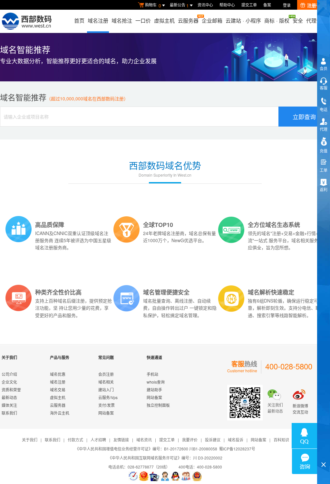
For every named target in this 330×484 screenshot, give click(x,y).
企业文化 (9, 382)
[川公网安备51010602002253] (197, 476)
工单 (323, 170)
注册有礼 (316, 5)
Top (323, 453)
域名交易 (57, 389)
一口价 (143, 20)
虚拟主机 (164, 20)
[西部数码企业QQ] (175, 476)
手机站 (152, 374)
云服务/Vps (108, 397)
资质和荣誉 (11, 389)
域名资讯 (144, 439)
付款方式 (75, 439)
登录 (287, 5)
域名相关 (106, 382)
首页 (79, 20)
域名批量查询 (156, 300)
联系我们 (9, 413)
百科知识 (281, 439)
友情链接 (121, 439)
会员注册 (106, 374)
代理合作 (316, 20)
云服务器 (188, 20)
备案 (267, 4)
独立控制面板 (158, 405)
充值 (323, 150)
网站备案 (106, 413)
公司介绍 (9, 374)
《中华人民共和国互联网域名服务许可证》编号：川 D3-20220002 (165, 457)
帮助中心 (227, 4)
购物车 (153, 5)
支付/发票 (106, 405)
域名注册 (98, 20)
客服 (323, 87)
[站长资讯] (154, 476)
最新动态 (9, 397)
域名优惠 (57, 374)
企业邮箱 (212, 20)
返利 (323, 189)
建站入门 (106, 389)
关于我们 (29, 439)
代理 (323, 129)
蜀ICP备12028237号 (237, 448)
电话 (323, 109)
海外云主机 (59, 413)
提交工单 (249, 4)
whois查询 (156, 382)
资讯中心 (205, 4)
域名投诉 (235, 439)
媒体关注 (9, 405)
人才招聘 (98, 439)
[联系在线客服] (165, 476)
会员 (323, 68)
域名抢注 (122, 20)
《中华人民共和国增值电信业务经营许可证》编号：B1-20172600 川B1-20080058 (146, 448)
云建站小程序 (243, 20)
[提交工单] (186, 476)
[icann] (133, 476)
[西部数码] (27, 21)
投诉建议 (212, 439)
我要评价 (190, 439)
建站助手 (154, 389)
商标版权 (276, 20)
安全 (298, 20)
